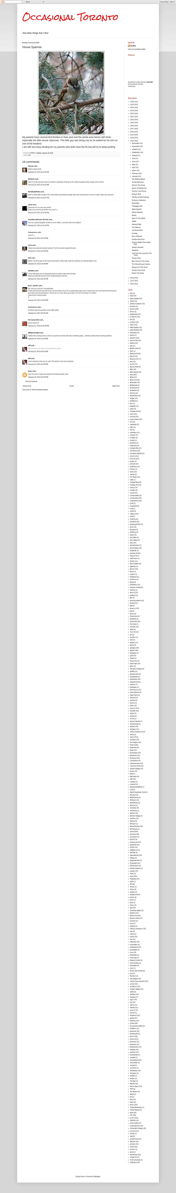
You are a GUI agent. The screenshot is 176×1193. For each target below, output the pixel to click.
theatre (132, 1084)
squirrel (132, 1021)
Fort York (133, 624)
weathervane (134, 1139)
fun (131, 635)
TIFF (131, 1089)
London (132, 782)
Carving (134, 233)
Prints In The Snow (138, 185)
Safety (134, 221)
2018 (132, 126)
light (131, 774)
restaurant (133, 947)
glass (132, 666)
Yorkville (133, 1162)
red (131, 939)
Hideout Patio (136, 224)
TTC (131, 1115)
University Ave (135, 1126)
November (136, 146)
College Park (134, 482)
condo (132, 493)
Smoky (132, 1007)
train (131, 1102)
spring (132, 1018)
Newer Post (27, 386)
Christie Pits (134, 448)
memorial (133, 808)
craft (131, 509)
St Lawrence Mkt (135, 1026)
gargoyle (133, 653)
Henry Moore (134, 692)
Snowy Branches (138, 182)
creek (132, 511)
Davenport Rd (135, 524)
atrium (132, 335)
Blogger (97, 1176)
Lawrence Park (135, 766)
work (131, 1152)
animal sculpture (135, 304)
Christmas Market (136, 453)
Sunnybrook (134, 1060)
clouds (132, 474)
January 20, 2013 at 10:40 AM (38, 172)
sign (131, 1000)
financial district (135, 600)
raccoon (133, 921)
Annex (132, 309)
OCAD (132, 847)
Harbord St (133, 682)
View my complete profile (136, 49)
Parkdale (133, 879)
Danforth (133, 522)
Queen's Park (134, 918)
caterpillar (133, 424)
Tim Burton (133, 1092)
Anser (132, 312)
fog (131, 611)
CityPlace (133, 467)
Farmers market (135, 587)
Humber (133, 711)
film (131, 598)
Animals (133, 306)
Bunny (134, 215)
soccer (132, 1013)
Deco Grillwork (137, 236)
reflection (133, 942)
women (132, 1149)
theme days (134, 1086)
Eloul (131, 571)
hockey (132, 700)
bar (131, 346)
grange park (134, 674)
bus (131, 403)
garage (132, 648)
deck (131, 527)
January (135, 176)
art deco (133, 322)
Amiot (132, 301)
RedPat (133, 46)
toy (131, 1097)
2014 (132, 138)
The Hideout (136, 227)
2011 (132, 281)
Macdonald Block (136, 787)
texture (132, 1078)
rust (131, 973)
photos (132, 892)
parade (132, 871)
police (132, 897)
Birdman (31, 179)
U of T (132, 1118)
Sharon (30, 166)
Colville (132, 490)
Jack (30, 245)
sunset (132, 1065)
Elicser (132, 569)
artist (131, 325)
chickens (133, 443)
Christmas (133, 451)
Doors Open (134, 548)
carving (132, 417)
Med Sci (133, 805)
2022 (132, 113)
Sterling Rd (134, 1034)
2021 (132, 117)
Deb (29, 258)
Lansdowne (134, 761)
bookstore (133, 390)
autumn (132, 338)
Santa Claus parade (137, 981)
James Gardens (135, 732)
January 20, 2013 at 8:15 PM (38, 279)
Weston (132, 1141)
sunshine (133, 1068)
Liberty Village (135, 769)
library (132, 771)
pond (131, 900)
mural (132, 832)
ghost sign (133, 663)
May (133, 164)
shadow (132, 994)
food (131, 614)
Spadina (133, 1015)
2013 (132, 141)
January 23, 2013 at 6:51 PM (38, 351)
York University (135, 1160)
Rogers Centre (135, 960)
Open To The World (138, 218)
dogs (131, 535)
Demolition (135, 203)
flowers (132, 608)
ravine (132, 937)
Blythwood (133, 385)
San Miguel (134, 979)
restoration (133, 950)
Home (72, 386)
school (132, 984)
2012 (132, 278)
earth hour (133, 558)
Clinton (132, 469)
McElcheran (134, 797)
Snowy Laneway (137, 247)
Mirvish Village (135, 816)
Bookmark (133, 388)
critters (132, 514)
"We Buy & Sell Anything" (140, 197)
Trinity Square (135, 1110)
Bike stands (134, 372)
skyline (132, 1005)
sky (131, 1002)
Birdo (132, 377)
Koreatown (133, 753)
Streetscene (134, 1047)
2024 (132, 107)
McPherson (134, 803)
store (131, 1036)
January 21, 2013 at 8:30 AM (38, 313)
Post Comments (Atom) (40, 390)
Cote (131, 503)
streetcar (133, 1044)
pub (131, 908)
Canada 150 (134, 411)
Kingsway (133, 747)
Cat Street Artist (137, 230)
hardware (133, 687)
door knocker (134, 545)
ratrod (132, 934)
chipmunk (133, 446)
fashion (132, 590)
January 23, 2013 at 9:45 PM (38, 377)
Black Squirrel (137, 209)
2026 (132, 102)
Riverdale (133, 955)
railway (132, 926)
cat (131, 422)
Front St (132, 632)
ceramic (132, 435)
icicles (132, 716)
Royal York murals (136, 971)
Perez (132, 889)
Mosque (133, 824)
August (134, 155)
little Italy (133, 776)
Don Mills (133, 537)
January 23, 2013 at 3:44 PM (38, 338)
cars (131, 414)
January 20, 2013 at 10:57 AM (38, 198)
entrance (133, 579)
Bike (131, 369)
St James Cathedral (139, 200)
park (131, 876)
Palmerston (134, 866)
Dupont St (133, 556)
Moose (132, 821)
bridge (132, 398)
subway (132, 1049)
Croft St (132, 519)
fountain (133, 627)
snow (132, 1010)
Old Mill (132, 853)
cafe (131, 409)
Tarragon (133, 1073)
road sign (133, 958)
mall (131, 790)
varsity (132, 1134)
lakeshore (133, 755)
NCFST (132, 839)
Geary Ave (133, 661)
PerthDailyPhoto (34, 192)
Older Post (116, 386)
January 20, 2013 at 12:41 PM (38, 225)
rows (131, 968)
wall (131, 1136)
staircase (133, 1031)
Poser (132, 905)
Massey (132, 795)
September (136, 152)
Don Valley (133, 540)
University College (136, 1128)
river (131, 952)
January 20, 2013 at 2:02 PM (38, 238)
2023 (132, 111)
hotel (131, 705)
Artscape (133, 333)
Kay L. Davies (33, 286)
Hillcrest (133, 698)
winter (132, 1147)
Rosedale (133, 965)
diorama (133, 529)
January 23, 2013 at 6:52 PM (38, 364)
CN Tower (133, 477)
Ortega (132, 858)
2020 (132, 120)
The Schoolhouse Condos (141, 264)
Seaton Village (135, 989)
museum (133, 834)
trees (131, 1105)
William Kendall (33, 333)
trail (131, 1099)
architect (133, 317)
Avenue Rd (134, 340)
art (131, 319)
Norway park (134, 842)
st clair (132, 1023)
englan (132, 574)
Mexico (132, 813)
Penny (132, 887)
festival (132, 595)
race (131, 923)
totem (132, 1094)
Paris (131, 873)
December (136, 143)
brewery (133, 393)
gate (131, 656)
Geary (132, 658)
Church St (133, 459)
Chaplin (132, 438)
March (134, 170)
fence (132, 592)
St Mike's (133, 1028)
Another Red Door (138, 239)
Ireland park (134, 724)
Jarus (132, 734)
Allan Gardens (135, 298)
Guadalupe (134, 677)
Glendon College (136, 669)
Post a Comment (31, 381)
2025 (132, 104)
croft (131, 516)
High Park (133, 695)
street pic (133, 1042)
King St (132, 745)
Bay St (132, 356)
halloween (133, 679)
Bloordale (133, 382)
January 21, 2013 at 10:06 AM (38, 326)
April (134, 167)
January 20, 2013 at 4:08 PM (38, 264)
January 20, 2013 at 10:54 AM (38, 185)
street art (133, 1039)
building (133, 401)
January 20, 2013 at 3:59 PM (38, 251)
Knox (131, 750)
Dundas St (133, 553)
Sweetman (133, 1071)
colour (132, 488)
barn (131, 351)
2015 (132, 135)
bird (29, 155)
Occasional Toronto (70, 17)
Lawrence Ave (135, 763)
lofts (131, 779)
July (133, 158)
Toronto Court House (139, 191)
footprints (133, 619)
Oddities (133, 850)
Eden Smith (134, 564)
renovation (133, 944)
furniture (133, 637)
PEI (131, 884)
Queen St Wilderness (139, 188)
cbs (131, 430)
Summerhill (134, 1055)
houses (132, 708)
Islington (133, 729)
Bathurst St (133, 354)
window (132, 1144)
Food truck (133, 616)
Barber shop (134, 348)
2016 (132, 132)
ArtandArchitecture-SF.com (38, 219)
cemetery (133, 432)
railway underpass (136, 929)
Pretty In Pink (136, 194)
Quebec (132, 913)
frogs (131, 629)
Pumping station (135, 910)
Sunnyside (133, 1063)
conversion (134, 501)
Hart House (134, 690)
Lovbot (132, 784)
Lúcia (30, 205)
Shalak (132, 997)
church (132, 456)
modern (132, 818)
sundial (132, 1057)
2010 (132, 284)
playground (134, 894)
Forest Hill (133, 621)
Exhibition (133, 585)
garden (132, 650)
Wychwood (134, 1155)
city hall (132, 464)
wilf (29, 345)
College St (133, 485)
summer (133, 1052)
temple (132, 1076)
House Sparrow (137, 212)
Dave (30, 371)
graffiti (132, 671)
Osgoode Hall (135, 860)
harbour (132, 684)
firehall (132, 603)
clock (131, 472)
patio (131, 881)
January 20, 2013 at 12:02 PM (38, 213)
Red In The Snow (138, 273)
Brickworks (133, 396)
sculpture (133, 986)
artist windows (135, 330)
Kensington (134, 742)
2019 (132, 123)
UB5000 (133, 1120)
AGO (131, 296)
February (135, 173)
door (131, 543)
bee (131, 361)
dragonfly (133, 550)
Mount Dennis (135, 826)
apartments (134, 314)
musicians (133, 837)
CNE (131, 480)
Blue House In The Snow (140, 261)
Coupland (133, 506)
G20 (131, 640)
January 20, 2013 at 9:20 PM (38, 300)
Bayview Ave (134, 359)
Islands (132, 726)
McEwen (133, 800)
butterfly (132, 406)
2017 (132, 129)
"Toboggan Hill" (137, 206)
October (135, 149)
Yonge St (133, 1157)
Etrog (132, 582)
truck (131, 1113)
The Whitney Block (138, 179)
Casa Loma (134, 419)
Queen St (133, 915)
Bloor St (132, 380)
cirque (132, 461)
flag (131, 606)
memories (133, 811)
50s (131, 293)
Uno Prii (133, 1131)
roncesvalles (134, 963)
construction (134, 498)
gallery (132, 642)
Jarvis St (133, 737)
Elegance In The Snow (140, 267)
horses (132, 703)
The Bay (133, 1081)
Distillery (133, 532)
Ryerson (133, 976)
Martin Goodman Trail (137, 792)
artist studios (134, 327)
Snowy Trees (136, 258)
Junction (133, 740)
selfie (132, 992)
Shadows (135, 250)
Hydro (132, 713)
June (134, 161)
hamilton (31, 271)
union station (134, 1123)
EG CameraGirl (33, 320)
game (132, 645)
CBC (131, 427)
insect (132, 719)
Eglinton (133, 566)
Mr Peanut (133, 829)
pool (131, 902)
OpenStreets (134, 855)
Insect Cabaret (135, 721)
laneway (133, 758)
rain (131, 931)
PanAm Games (135, 868)
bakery (132, 343)
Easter (132, 561)
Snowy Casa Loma (138, 270)
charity (132, 440)
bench (132, 364)
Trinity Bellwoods (136, 1107)
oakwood (133, 845)
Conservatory (134, 495)
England (133, 577)
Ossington (133, 863)
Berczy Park (134, 367)
